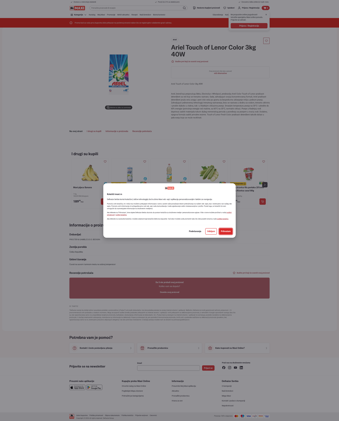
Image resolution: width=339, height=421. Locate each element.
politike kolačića (222, 219)
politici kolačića (121, 215)
